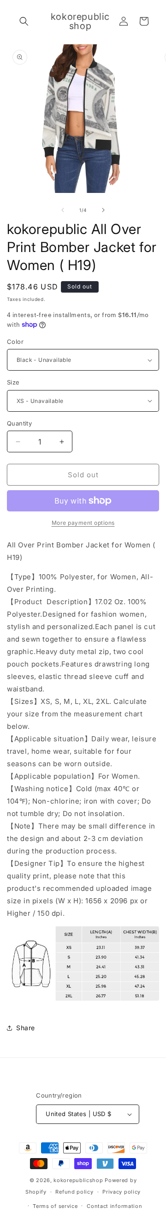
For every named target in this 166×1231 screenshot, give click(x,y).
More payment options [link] (83, 522)
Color (15, 341)
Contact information (114, 1206)
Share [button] (25, 1028)
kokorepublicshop (78, 1180)
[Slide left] (63, 210)
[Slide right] (103, 210)
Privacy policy (121, 1192)
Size (13, 382)
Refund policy (74, 1192)
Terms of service (55, 1206)
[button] (24, 21)
